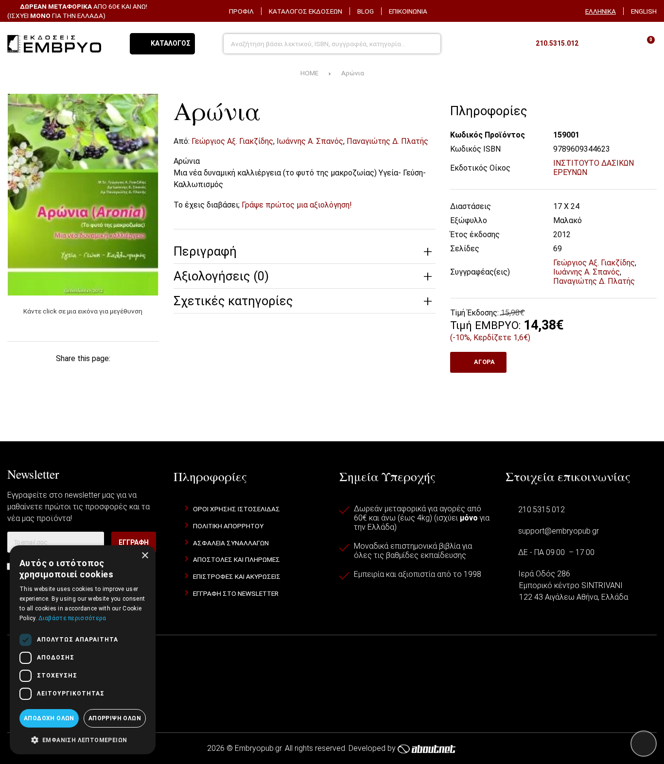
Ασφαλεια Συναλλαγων (231, 543)
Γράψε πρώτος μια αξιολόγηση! (297, 204)
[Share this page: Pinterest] (83, 375)
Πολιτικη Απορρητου (228, 526)
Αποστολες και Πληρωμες (236, 559)
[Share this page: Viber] (143, 375)
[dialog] (83, 649)
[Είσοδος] (620, 43)
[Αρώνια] (83, 194)
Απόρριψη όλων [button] (114, 718)
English (644, 11)
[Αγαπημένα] (595, 43)
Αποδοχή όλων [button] (49, 718)
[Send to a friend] (83, 397)
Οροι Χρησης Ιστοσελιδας (236, 509)
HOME (309, 73)
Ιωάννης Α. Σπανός (310, 141)
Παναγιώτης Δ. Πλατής (387, 141)
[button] (82, 739)
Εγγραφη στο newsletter (236, 593)
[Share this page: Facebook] (22, 375)
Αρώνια (352, 73)
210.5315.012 (541, 509)
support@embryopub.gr (558, 531)
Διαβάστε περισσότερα (72, 618)
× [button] (144, 555)
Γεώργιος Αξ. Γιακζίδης (232, 141)
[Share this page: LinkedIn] (113, 375)
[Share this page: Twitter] (52, 375)
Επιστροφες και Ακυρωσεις (236, 576)
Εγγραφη (134, 542)
